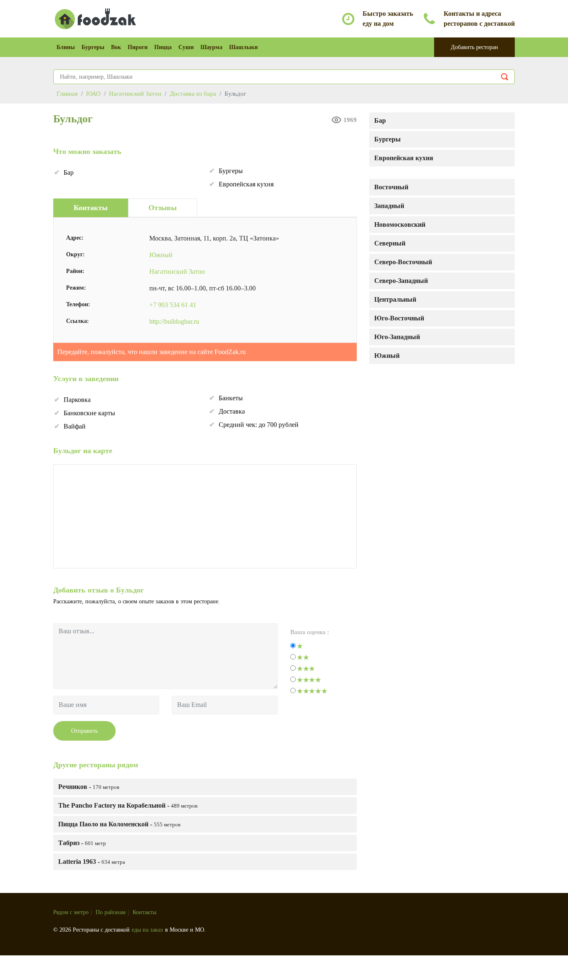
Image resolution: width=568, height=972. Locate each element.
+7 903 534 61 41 (172, 304)
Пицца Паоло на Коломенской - (119, 824)
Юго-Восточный (399, 318)
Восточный (391, 187)
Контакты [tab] (91, 207)
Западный (389, 205)
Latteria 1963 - (91, 861)
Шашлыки (243, 47)
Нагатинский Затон (177, 271)
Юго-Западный (397, 336)
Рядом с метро (71, 912)
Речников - (88, 786)
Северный (389, 243)
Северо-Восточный (403, 261)
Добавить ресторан (474, 47)
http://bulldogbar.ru (174, 321)
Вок (116, 47)
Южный (387, 355)
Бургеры (92, 47)
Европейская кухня (403, 157)
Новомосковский (399, 224)
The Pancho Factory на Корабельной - (128, 805)
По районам (111, 912)
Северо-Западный (401, 280)
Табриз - (82, 842)
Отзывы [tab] (162, 207)
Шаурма (211, 47)
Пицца (163, 47)
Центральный (395, 299)
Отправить (84, 731)
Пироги (138, 47)
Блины (66, 47)
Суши (186, 47)
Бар (380, 120)
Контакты (144, 912)
